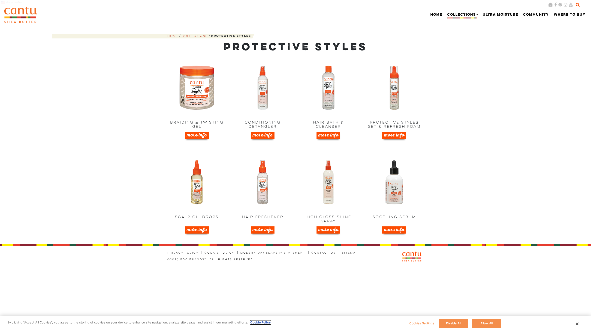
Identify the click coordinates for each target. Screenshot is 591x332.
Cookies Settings (421, 323)
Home (436, 14)
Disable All (453, 323)
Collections (195, 36)
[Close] (577, 324)
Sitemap (350, 253)
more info (197, 135)
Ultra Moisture (500, 14)
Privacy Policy (183, 253)
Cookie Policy (219, 253)
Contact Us (323, 253)
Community (536, 14)
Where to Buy (570, 14)
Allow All (486, 323)
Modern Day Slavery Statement (272, 253)
